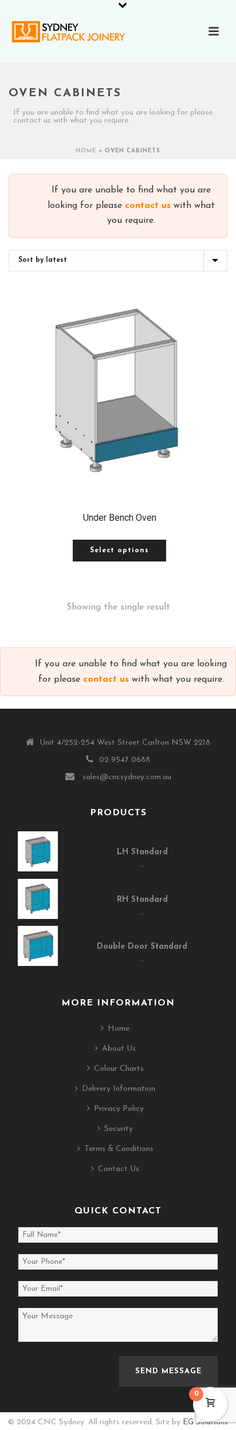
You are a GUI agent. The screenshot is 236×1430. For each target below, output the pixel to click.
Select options (119, 550)
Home (86, 151)
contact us (148, 205)
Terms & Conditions (119, 1149)
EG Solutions (205, 1422)
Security (118, 1129)
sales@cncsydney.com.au (126, 777)
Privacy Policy (119, 1109)
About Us (119, 1048)
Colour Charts (119, 1068)
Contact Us (118, 1169)
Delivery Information (118, 1089)
